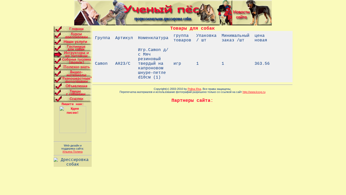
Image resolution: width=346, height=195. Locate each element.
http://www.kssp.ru (254, 91)
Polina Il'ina (194, 88)
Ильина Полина (73, 151)
